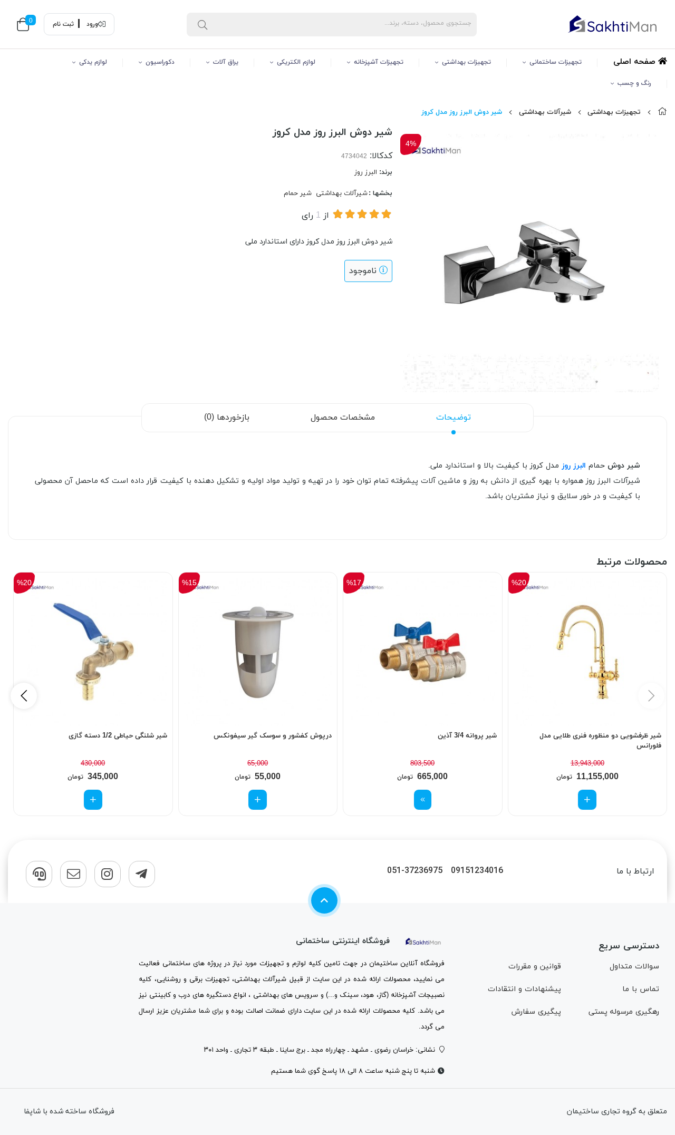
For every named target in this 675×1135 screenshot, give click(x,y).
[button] (24, 696)
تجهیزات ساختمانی (555, 62)
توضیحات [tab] (453, 417)
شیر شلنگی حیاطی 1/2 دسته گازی (118, 736)
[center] (202, 24)
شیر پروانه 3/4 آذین (467, 736)
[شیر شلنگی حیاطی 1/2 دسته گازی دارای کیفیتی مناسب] (93, 652)
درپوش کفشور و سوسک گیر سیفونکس (273, 736)
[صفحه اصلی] (662, 112)
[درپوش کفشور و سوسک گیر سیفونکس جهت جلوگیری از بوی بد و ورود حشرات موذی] (258, 652)
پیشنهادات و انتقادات (524, 989)
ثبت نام (63, 24)
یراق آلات (225, 62)
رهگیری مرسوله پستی (624, 1011)
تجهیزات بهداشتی (466, 62)
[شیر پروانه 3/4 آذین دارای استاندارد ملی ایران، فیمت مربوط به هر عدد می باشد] (423, 652)
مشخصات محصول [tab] (343, 417)
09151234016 (477, 871)
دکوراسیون (160, 62)
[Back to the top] (324, 900)
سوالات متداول (634, 966)
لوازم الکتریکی (296, 62)
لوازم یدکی (93, 62)
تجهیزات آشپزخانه (378, 62)
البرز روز (365, 172)
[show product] (422, 799)
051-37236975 (414, 871)
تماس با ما (640, 989)
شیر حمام (298, 193)
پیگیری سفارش (536, 1011)
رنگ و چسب (634, 83)
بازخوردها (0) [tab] (226, 417)
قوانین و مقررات (534, 966)
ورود (92, 24)
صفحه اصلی (635, 61)
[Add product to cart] (587, 799)
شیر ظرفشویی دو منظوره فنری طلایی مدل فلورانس (600, 741)
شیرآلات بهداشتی (545, 112)
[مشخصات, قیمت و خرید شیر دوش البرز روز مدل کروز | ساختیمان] (423, 941)
